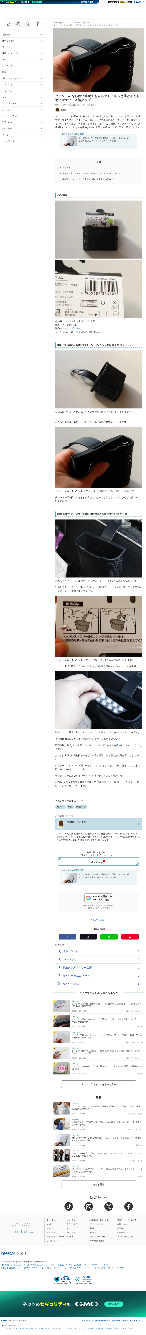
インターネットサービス (9, 1328)
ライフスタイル (9, 103)
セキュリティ (56, 1328)
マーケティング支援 (69, 1328)
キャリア (6, 135)
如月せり (139, 1145)
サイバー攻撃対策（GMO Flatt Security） (77, 1268)
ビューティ (7, 91)
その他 (131, 1328)
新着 (4, 59)
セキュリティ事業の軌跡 (115, 1268)
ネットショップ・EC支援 (28, 1328)
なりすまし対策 (99, 1268)
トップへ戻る (97, 919)
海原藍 (63, 110)
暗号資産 (109, 1328)
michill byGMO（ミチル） (63, 23)
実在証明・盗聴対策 (8, 1268)
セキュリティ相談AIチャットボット (96, 1265)
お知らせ (6, 34)
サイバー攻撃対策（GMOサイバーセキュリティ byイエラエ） (39, 1268)
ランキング (7, 66)
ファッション (8, 84)
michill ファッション (135, 1114)
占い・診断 (7, 128)
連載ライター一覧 (10, 53)
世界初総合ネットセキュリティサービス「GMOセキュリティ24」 (24, 1265)
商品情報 (66, 167)
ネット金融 (99, 1328)
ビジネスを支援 (44, 1328)
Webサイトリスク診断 (74, 1265)
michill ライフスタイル (134, 1011)
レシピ (5, 97)
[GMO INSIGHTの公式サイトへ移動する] (13, 1253)
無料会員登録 (8, 40)
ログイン (6, 47)
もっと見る (99, 1184)
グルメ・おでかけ (10, 116)
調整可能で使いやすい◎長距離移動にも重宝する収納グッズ (89, 179)
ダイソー (76, 328)
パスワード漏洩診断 (57, 1265)
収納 (118, 745)
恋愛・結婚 (7, 122)
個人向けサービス (120, 1328)
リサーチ (82, 1328)
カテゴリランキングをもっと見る (98, 1084)
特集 (4, 72)
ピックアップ (8, 141)
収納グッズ (82, 807)
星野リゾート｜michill (12, 78)
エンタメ (6, 109)
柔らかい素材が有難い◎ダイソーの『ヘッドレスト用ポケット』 (91, 173)
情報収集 (90, 1328)
